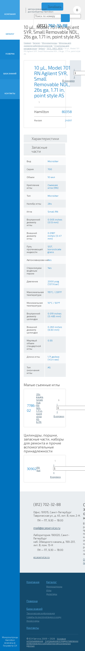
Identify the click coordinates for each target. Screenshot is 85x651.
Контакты (10, 93)
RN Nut (38, 469)
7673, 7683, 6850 (55, 48)
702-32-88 (52, 25)
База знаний (9, 73)
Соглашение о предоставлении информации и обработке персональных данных (52, 643)
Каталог (10, 34)
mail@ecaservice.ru (46, 528)
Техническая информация (40, 613)
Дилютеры (51, 594)
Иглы (48, 590)
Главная (27, 43)
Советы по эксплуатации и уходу (43, 617)
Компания (10, 14)
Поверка (10, 54)
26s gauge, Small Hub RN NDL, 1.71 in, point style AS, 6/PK (40, 408)
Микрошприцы (49, 43)
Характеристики (45, 138)
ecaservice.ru (41, 557)
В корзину (68, 80)
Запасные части (39, 149)
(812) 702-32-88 (47, 504)
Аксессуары (32, 620)
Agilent (42, 48)
